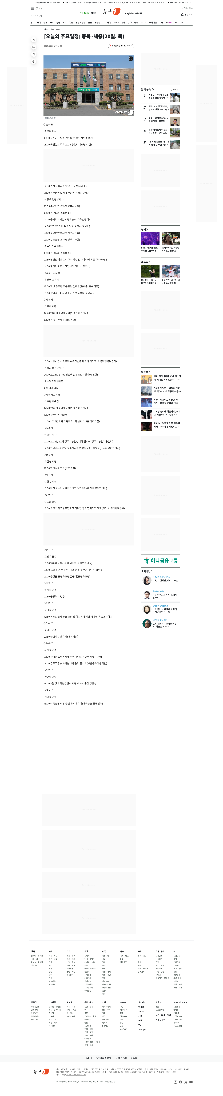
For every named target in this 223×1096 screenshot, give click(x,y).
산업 (175, 951)
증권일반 (159, 968)
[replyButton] (33, 47)
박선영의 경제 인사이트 (161, 577)
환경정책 (70, 975)
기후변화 (87, 978)
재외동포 (123, 962)
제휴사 (158, 1002)
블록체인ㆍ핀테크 (162, 978)
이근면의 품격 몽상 (160, 620)
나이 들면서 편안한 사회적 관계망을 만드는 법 (165, 611)
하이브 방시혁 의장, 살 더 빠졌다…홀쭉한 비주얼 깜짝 (159, 121)
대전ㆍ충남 (106, 975)
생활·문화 (88, 1002)
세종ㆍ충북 (106, 972)
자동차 (175, 965)
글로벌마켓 (160, 1010)
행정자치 (105, 956)
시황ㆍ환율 (160, 972)
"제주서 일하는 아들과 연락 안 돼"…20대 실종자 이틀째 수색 (167, 391)
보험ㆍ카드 (160, 965)
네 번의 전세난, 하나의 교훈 (165, 580)
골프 (121, 1026)
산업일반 (176, 956)
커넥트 (185, 8)
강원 (104, 968)
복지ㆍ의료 (71, 1007)
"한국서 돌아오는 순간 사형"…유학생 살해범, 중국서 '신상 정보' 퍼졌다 (167, 403)
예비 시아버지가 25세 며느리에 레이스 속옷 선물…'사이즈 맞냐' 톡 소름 (167, 380)
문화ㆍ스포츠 (143, 968)
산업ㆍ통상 (71, 962)
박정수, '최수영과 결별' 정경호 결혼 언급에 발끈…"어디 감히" (159, 97)
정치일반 (34, 965)
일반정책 (34, 1010)
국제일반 (87, 991)
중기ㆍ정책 (177, 968)
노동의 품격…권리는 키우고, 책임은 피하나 (165, 625)
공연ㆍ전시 (88, 1007)
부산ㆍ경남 (106, 988)
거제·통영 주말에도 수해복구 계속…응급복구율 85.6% (173, 2)
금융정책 (159, 959)
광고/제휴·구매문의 (104, 1058)
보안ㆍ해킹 (53, 1019)
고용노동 (70, 968)
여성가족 (52, 981)
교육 (50, 962)
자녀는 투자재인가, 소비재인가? (165, 596)
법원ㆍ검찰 (53, 959)
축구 (121, 1013)
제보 (191, 8)
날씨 (50, 975)
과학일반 (52, 1026)
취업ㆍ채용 (177, 988)
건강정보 (87, 1026)
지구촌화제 (88, 988)
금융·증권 (160, 951)
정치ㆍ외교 (142, 956)
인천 (104, 965)
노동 (50, 968)
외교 (122, 951)
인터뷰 (104, 1023)
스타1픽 (176, 1013)
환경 (50, 972)
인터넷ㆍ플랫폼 (55, 1007)
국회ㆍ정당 (35, 959)
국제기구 (87, 981)
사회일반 (52, 984)
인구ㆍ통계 (71, 965)
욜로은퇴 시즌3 (158, 591)
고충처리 (134, 1058)
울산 (104, 991)
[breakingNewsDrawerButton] (37, 8)
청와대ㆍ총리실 (37, 956)
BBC (157, 1007)
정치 (33, 951)
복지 (50, 965)
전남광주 (105, 981)
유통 (175, 972)
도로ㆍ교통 (88, 1035)
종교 (86, 1013)
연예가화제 (106, 1007)
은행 (157, 962)
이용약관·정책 (121, 1058)
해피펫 (94, 13)
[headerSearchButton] (40, 8)
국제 (86, 951)
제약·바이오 (71, 1010)
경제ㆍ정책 (71, 956)
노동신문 (138, 13)
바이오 (69, 1002)
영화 (104, 1013)
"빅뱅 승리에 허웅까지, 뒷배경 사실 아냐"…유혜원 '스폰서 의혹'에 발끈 (167, 415)
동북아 (86, 956)
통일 (121, 959)
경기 (104, 962)
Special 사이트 (180, 1002)
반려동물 (87, 1038)
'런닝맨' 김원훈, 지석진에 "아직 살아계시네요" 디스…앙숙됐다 (71, 2)
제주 (104, 994)
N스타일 (105, 1026)
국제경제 (87, 975)
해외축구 (123, 1016)
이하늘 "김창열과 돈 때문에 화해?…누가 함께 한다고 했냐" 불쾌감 (167, 427)
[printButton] (33, 61)
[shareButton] (33, 39)
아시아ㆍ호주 (89, 962)
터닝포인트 (177, 1019)
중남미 (86, 972)
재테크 (158, 975)
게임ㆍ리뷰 (53, 1023)
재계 (175, 959)
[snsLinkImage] (175, 1082)
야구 (121, 1007)
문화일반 (87, 1019)
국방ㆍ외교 (124, 956)
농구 (121, 1023)
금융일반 (159, 956)
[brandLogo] (111, 11)
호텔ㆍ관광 (177, 984)
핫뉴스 (144, 371)
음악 (104, 1016)
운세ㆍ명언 (88, 1032)
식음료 (175, 981)
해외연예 (105, 1019)
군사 (139, 959)
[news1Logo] (41, 1071)
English (129, 13)
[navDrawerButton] (32, 8)
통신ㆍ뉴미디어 (55, 1010)
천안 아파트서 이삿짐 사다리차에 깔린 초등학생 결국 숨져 (159, 133)
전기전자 (176, 962)
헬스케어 (70, 1013)
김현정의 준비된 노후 (160, 606)
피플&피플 (88, 984)
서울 (104, 959)
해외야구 (123, 1010)
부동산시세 (35, 1016)
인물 (50, 978)
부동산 (34, 1002)
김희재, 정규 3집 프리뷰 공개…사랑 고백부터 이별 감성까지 (123, 2)
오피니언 (145, 571)
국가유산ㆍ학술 (90, 1016)
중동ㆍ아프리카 (90, 968)
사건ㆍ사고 (53, 956)
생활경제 (176, 975)
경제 (68, 951)
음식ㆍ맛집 (88, 1045)
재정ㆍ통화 (71, 959)
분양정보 (34, 1013)
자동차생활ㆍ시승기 (92, 1042)
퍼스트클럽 (177, 1026)
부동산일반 (35, 1007)
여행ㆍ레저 (88, 1029)
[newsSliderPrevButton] (171, 90)
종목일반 (123, 1029)
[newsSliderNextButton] (177, 90)
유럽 (86, 965)
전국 (46, 29)
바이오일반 (71, 1016)
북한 (140, 951)
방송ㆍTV (106, 1010)
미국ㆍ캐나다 (89, 959)
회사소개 (89, 1058)
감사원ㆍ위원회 (37, 962)
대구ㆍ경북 (106, 984)
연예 (143, 229)
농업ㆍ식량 (71, 972)
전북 (104, 978)
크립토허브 (84, 13)
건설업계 (34, 1019)
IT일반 (51, 1016)
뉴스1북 (176, 1023)
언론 (86, 1023)
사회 (51, 951)
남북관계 (141, 972)
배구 (121, 1019)
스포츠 (144, 261)
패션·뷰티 (177, 978)
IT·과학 (52, 1002)
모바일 (51, 1013)
